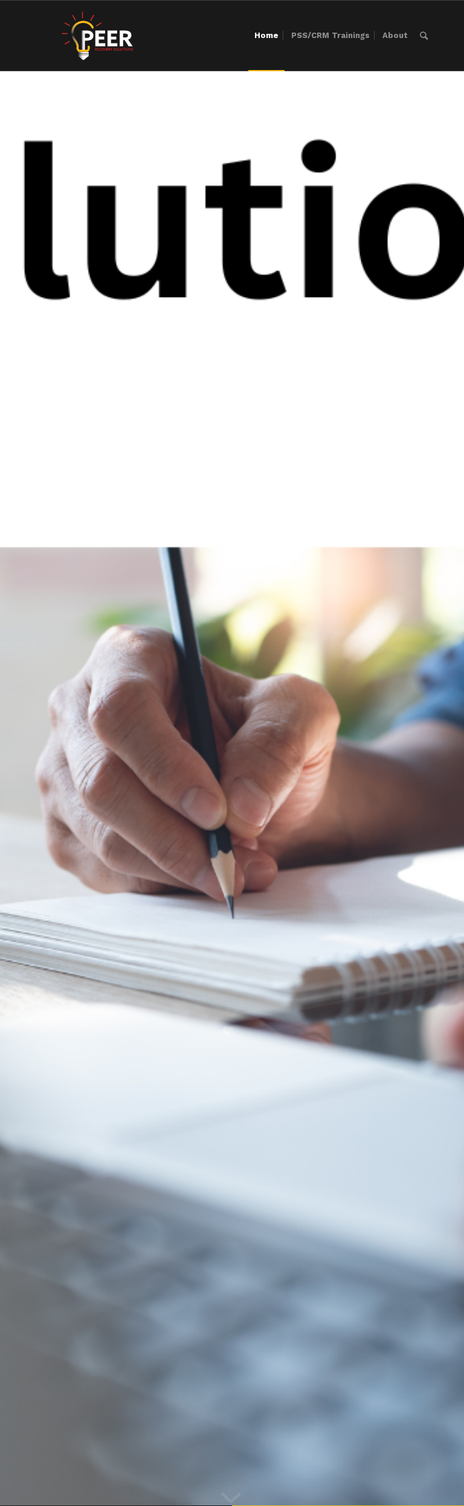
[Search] (424, 36)
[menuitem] (266, 36)
